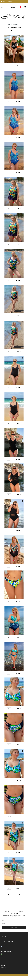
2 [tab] (14, 131)
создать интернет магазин (10, 974)
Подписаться (14, 927)
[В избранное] (22, 36)
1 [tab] (13, 131)
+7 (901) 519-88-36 (7, 941)
